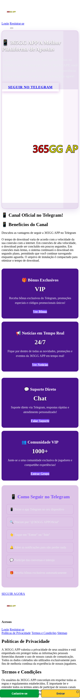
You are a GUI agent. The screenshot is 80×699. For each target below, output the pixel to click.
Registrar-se (17, 23)
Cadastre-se (19, 693)
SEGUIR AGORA (13, 593)
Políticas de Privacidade (16, 633)
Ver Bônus (40, 311)
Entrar (61, 693)
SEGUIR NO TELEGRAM (30, 87)
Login (5, 23)
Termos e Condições (44, 633)
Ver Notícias (40, 364)
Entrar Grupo (40, 473)
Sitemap (62, 633)
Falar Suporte (40, 420)
